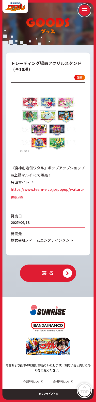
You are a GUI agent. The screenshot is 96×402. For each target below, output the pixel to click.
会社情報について (63, 381)
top (84, 391)
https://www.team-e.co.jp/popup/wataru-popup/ (47, 193)
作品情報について (33, 381)
